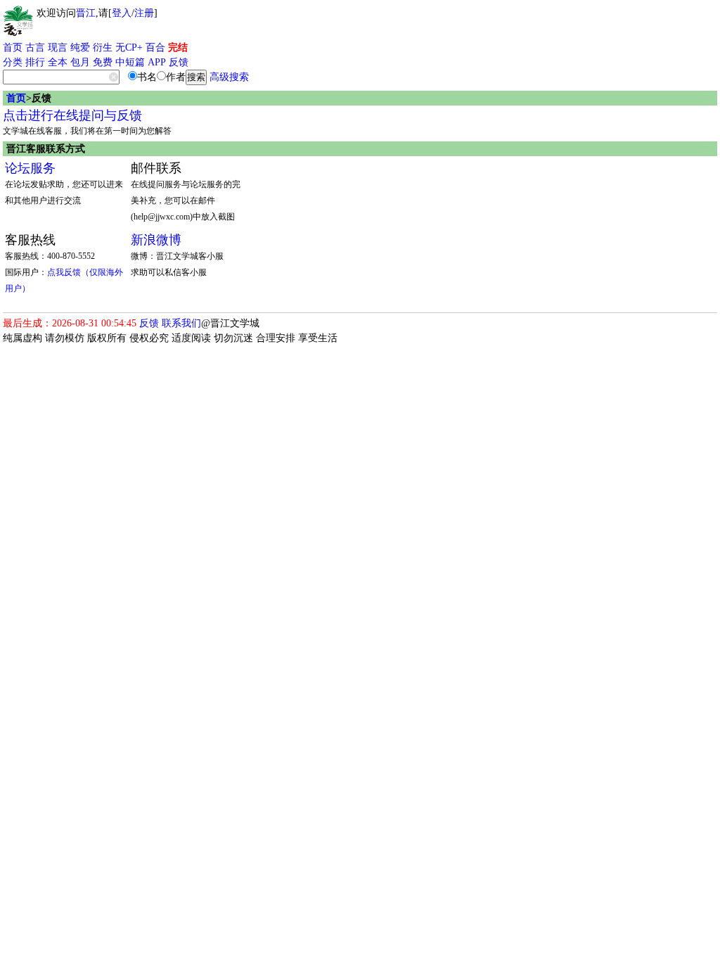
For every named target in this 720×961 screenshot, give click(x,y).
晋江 (86, 13)
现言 (58, 47)
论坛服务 (30, 168)
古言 (35, 47)
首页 (12, 47)
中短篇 (130, 62)
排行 (35, 62)
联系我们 (181, 323)
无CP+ (129, 47)
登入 (121, 13)
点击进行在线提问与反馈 (72, 115)
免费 (102, 62)
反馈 (178, 62)
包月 (80, 62)
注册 (144, 13)
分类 (12, 62)
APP (157, 62)
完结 (178, 47)
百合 (155, 47)
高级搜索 (229, 77)
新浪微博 (156, 240)
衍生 (102, 47)
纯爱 (80, 47)
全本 (58, 62)
